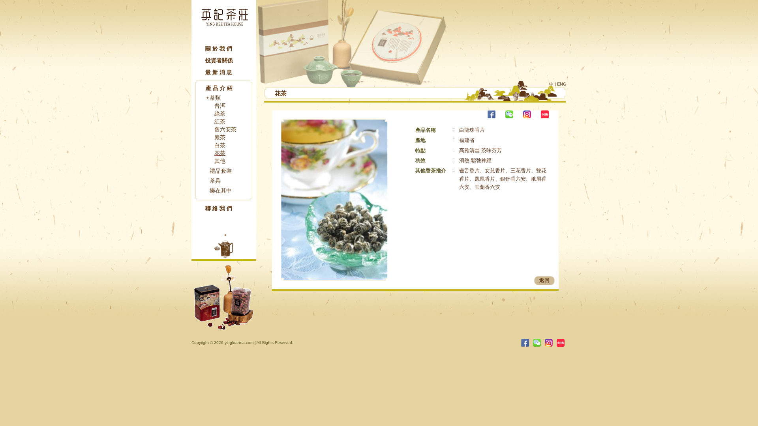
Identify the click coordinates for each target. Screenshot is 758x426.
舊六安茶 (225, 129)
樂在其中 (221, 190)
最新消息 (219, 72)
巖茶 (219, 137)
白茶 (219, 145)
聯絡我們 (219, 208)
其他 (219, 161)
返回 (544, 280)
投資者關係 (219, 60)
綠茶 (219, 113)
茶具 (215, 181)
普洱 (219, 106)
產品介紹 (220, 88)
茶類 (215, 98)
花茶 (219, 153)
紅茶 (219, 121)
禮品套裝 (221, 171)
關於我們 (219, 48)
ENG (562, 84)
